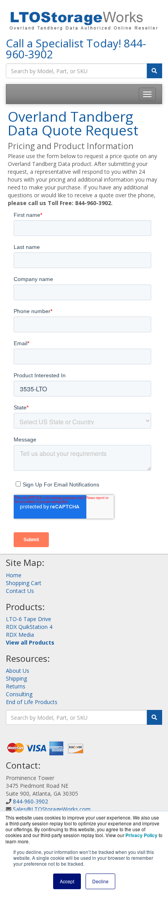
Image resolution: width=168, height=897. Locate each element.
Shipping (16, 678)
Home (13, 575)
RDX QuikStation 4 (29, 626)
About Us (17, 670)
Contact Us (20, 590)
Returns (15, 686)
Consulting (19, 694)
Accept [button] (67, 881)
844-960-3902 (30, 801)
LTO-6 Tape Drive (28, 619)
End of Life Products (31, 702)
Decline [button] (100, 881)
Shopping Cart (23, 583)
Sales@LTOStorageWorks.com (52, 809)
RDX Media (20, 634)
